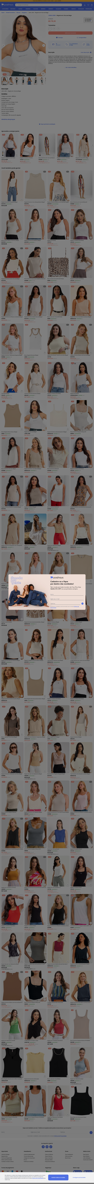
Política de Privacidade (37, 1178)
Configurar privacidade (79, 1177)
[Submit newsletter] (82, 604)
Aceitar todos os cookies (58, 1177)
